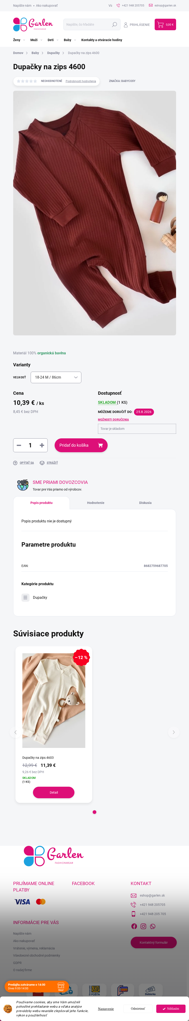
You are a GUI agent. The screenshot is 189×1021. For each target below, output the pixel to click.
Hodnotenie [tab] (95, 503)
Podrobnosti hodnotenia (81, 81)
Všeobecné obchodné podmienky (36, 955)
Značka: (122, 81)
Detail (54, 792)
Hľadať (115, 24)
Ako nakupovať (47, 5)
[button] (94, 812)
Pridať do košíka (74, 445)
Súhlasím (173, 1008)
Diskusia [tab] (145, 503)
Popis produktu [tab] (41, 503)
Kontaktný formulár (154, 942)
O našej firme (22, 970)
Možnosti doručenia (113, 419)
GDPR (17, 963)
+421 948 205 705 (153, 914)
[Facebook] (134, 925)
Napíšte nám (22, 5)
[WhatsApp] (152, 925)
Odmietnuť (138, 1008)
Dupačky (40, 597)
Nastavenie (106, 1009)
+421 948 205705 (152, 905)
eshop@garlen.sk (152, 895)
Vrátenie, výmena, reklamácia (34, 948)
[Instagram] (143, 925)
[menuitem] (19, 40)
